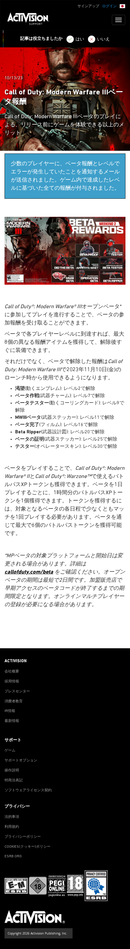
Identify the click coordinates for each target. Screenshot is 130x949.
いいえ (103, 39)
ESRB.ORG (13, 856)
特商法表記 (14, 780)
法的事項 (12, 817)
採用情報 (12, 681)
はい (80, 39)
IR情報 (10, 711)
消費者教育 (14, 701)
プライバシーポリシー (23, 837)
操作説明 (12, 770)
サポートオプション (21, 760)
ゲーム (10, 750)
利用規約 (12, 827)
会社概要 (12, 671)
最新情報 (12, 721)
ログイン (109, 6)
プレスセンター (17, 691)
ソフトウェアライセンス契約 (28, 790)
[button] (122, 6)
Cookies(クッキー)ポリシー (27, 847)
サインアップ (88, 6)
